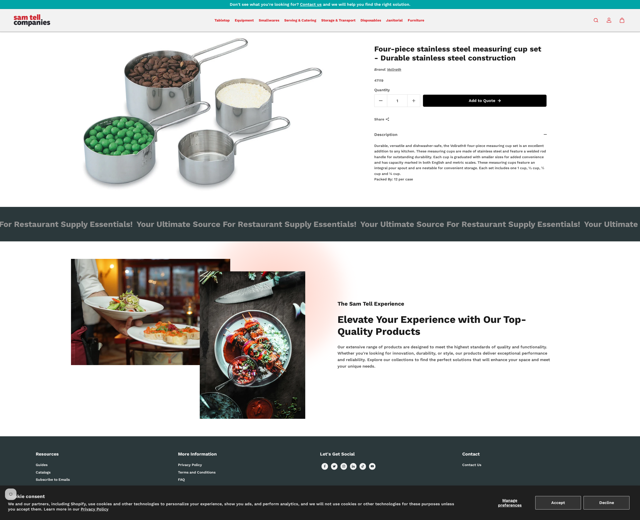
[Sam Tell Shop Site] (32, 20)
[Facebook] (325, 466)
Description (386, 134)
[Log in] (609, 20)
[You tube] (372, 466)
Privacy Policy (94, 509)
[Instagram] (343, 466)
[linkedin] (353, 466)
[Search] (596, 20)
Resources (47, 454)
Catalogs (43, 472)
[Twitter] (334, 466)
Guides (42, 465)
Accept (558, 502)
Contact (471, 454)
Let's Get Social (337, 454)
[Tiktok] (363, 466)
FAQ (181, 480)
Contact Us (471, 465)
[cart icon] (622, 20)
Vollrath (394, 69)
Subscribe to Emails (53, 480)
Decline (606, 502)
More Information (197, 454)
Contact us (311, 4)
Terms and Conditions (197, 472)
